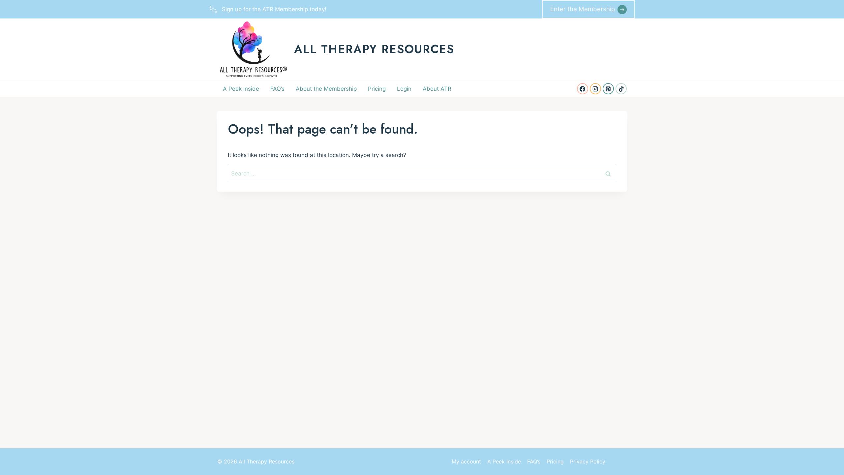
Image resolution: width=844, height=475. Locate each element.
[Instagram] (595, 88)
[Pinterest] (608, 88)
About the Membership (326, 88)
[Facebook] (582, 88)
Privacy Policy (587, 461)
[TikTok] (621, 88)
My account (466, 461)
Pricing (377, 88)
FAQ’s (277, 88)
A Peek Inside (241, 88)
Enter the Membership (582, 9)
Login (404, 88)
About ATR (437, 88)
